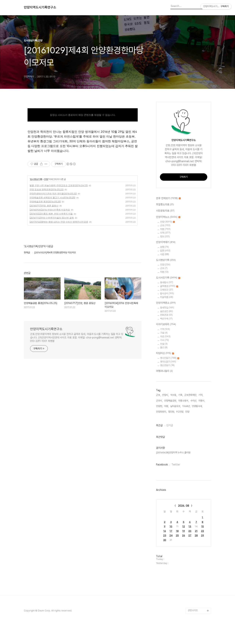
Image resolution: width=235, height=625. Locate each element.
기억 (165, 329)
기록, (180, 395)
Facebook (162, 464)
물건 (164, 347)
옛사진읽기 (168, 358)
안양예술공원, (170, 400)
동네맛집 (167, 307)
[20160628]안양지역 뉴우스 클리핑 (173, 452)
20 (189, 531)
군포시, (159, 400)
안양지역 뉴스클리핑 (197, 598)
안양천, (159, 406)
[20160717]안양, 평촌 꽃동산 (44, 205)
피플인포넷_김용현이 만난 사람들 (199, 590)
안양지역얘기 (165, 242)
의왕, (166, 406)
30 (164, 540)
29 (202, 535)
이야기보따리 (166, 324)
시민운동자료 (165, 210)
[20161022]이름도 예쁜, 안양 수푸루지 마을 (51, 213)
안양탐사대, (197, 406)
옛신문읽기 (167, 365)
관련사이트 (193, 610)
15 (202, 526)
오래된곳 (166, 289)
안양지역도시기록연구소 (40, 7)
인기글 (169, 425)
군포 (165, 225)
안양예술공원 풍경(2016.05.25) (45, 201)
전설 (164, 343)
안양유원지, (161, 411)
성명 (164, 247)
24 (171, 535)
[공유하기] (41, 164)
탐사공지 (167, 293)
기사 (164, 340)
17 (171, 531)
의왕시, (201, 400)
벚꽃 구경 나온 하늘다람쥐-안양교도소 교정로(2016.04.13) (59, 185)
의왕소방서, (183, 400)
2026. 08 (183, 505)
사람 (164, 254)
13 (190, 526)
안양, (187, 411)
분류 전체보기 (167, 198)
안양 (46, 179)
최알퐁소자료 (165, 204)
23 (164, 535)
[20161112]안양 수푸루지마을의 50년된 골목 (52, 217)
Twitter (175, 464)
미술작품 (166, 297)
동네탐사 (166, 282)
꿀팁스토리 (193, 604)
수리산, (193, 400)
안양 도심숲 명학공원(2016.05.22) (47, 189)
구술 (164, 332)
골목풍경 (167, 286)
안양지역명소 (166, 302)
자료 (165, 336)
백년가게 (166, 318)
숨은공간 (166, 311)
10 (171, 526)
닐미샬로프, (175, 406)
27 (189, 535)
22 (202, 531)
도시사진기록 (166, 277)
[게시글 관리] (46, 164)
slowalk (192, 581)
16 (164, 531)
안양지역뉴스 (166, 216)
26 (183, 535)
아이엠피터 (193, 575)
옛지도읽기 (168, 361)
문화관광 (166, 315)
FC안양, (180, 411)
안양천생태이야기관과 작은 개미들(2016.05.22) (53, 193)
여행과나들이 (164, 370)
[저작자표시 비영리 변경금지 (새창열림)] (71, 163)
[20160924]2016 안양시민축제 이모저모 (50, 209)
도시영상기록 (36, 179)
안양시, (165, 395)
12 (183, 526)
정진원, (171, 411)
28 (196, 535)
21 (196, 531)
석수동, (173, 395)
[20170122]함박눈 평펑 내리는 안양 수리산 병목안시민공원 (59, 221)
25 (177, 535)
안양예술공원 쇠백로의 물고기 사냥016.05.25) (52, 197)
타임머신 (163, 353)
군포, (158, 395)
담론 (165, 250)
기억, (200, 395)
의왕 (165, 229)
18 (177, 531)
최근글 (159, 425)
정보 (165, 236)
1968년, (186, 406)
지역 (165, 232)
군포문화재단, (190, 395)
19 (183, 531)
